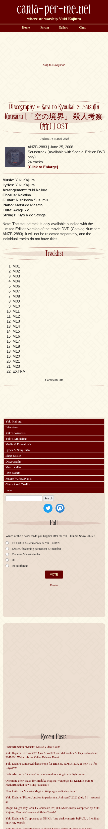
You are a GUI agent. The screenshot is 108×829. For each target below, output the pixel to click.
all (13, 560)
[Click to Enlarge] (43, 167)
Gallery (63, 27)
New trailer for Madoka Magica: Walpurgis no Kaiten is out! (41, 791)
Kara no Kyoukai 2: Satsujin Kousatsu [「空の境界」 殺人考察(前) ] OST (54, 117)
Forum (44, 27)
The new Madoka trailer (26, 554)
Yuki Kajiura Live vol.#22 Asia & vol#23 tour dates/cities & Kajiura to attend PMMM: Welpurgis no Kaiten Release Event (51, 755)
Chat (82, 27)
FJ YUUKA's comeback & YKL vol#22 (36, 543)
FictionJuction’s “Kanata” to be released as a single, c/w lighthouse (45, 774)
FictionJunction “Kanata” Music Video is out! (33, 747)
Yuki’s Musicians (16, 439)
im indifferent (20, 566)
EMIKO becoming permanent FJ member (36, 548)
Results (54, 585)
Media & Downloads (19, 444)
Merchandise (14, 467)
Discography (21, 107)
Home (26, 27)
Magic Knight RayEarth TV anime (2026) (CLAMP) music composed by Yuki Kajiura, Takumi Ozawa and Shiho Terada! (52, 810)
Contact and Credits (18, 484)
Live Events (13, 473)
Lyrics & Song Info (18, 450)
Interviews (12, 427)
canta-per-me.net (54, 9)
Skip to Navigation (54, 65)
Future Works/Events (19, 478)
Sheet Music (13, 456)
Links (9, 490)
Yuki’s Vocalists (16, 433)
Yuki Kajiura (14, 421)
